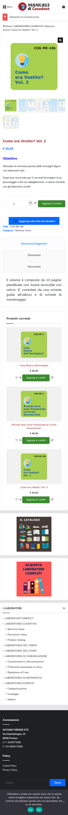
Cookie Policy (10, 765)
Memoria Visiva (23, 230)
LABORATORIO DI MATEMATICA (23, 678)
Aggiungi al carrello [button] (36, 377)
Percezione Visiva (17, 634)
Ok (30, 809)
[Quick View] (20, 377)
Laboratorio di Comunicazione (24, 17)
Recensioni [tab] (34, 266)
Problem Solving (16, 640)
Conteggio (13, 694)
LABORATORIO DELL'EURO (21, 650)
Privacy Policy (10, 770)
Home (8, 26)
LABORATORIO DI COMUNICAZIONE (26, 656)
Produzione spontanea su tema (24, 667)
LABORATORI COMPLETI (19, 618)
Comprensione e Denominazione (25, 661)
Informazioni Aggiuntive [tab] (34, 243)
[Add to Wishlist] (31, 203)
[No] (63, 802)
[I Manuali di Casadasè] (34, 6)
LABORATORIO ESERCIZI (19, 683)
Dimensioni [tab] (34, 255)
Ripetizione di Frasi (18, 672)
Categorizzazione (17, 688)
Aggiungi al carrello (51, 203)
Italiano (11, 699)
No (39, 809)
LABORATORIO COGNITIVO (28, 26)
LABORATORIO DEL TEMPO (21, 645)
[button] (60, 40)
